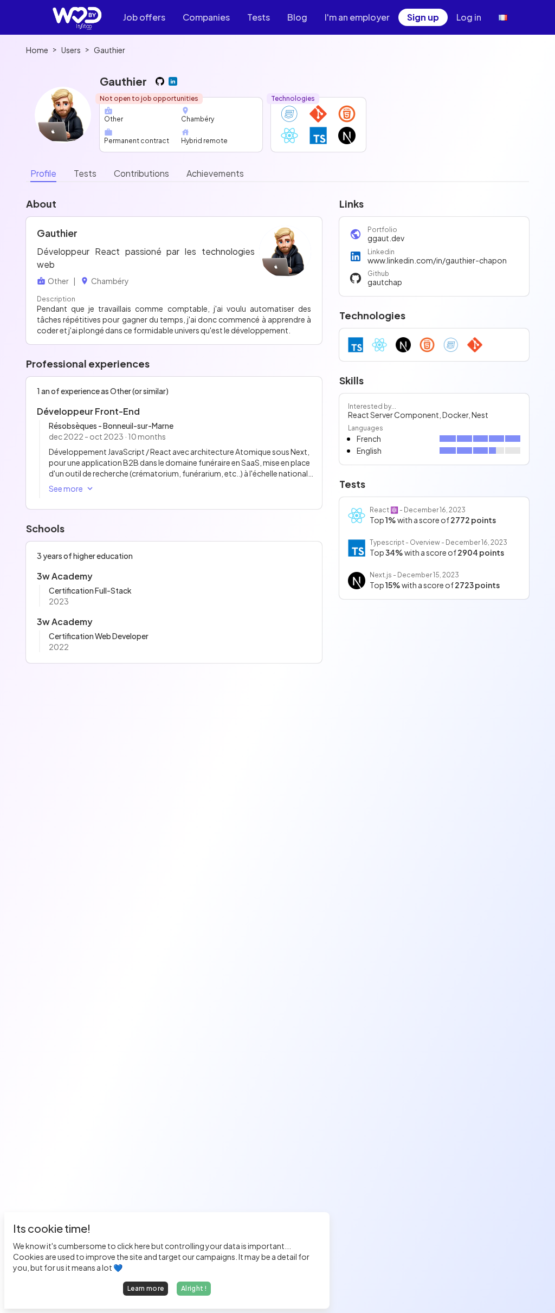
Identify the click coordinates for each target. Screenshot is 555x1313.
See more (66, 488)
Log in (468, 17)
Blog (297, 17)
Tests (258, 17)
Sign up (423, 17)
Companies (206, 17)
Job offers (144, 17)
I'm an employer (357, 17)
